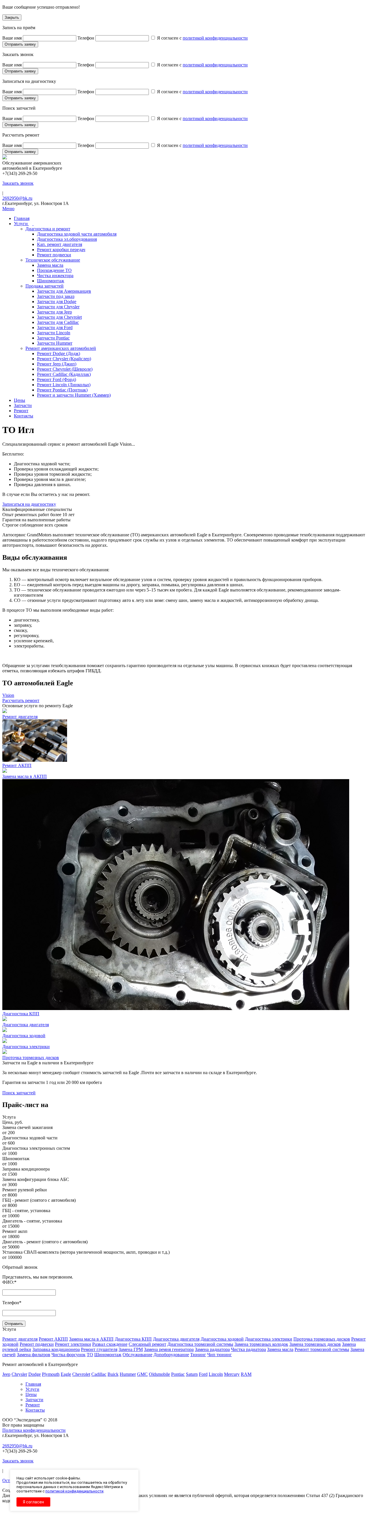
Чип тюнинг (219, 1354)
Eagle (66, 1374)
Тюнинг (198, 1354)
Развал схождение (109, 1344)
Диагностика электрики (268, 1339)
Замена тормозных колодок (261, 1344)
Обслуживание (137, 1354)
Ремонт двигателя (20, 1339)
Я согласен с (202, 38)
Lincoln (216, 1374)
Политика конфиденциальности (34, 1430)
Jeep (6, 1374)
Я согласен (33, 1502)
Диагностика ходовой (222, 1339)
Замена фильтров (33, 1354)
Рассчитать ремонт (20, 700)
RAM (246, 1374)
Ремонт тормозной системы (322, 1349)
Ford (203, 1374)
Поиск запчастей (19, 1092)
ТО (90, 1354)
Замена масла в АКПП (91, 1339)
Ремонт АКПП (53, 1339)
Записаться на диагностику (29, 504)
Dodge (34, 1374)
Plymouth (51, 1374)
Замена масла (280, 1349)
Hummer (128, 1374)
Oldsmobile (159, 1374)
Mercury (232, 1374)
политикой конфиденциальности (215, 38)
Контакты (35, 1410)
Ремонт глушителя (99, 1349)
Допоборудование (171, 1354)
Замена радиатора (212, 1349)
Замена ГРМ (131, 1349)
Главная (33, 1384)
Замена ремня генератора (169, 1349)
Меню (8, 208)
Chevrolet (81, 1374)
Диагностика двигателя (176, 1339)
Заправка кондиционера (56, 1349)
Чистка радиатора (248, 1349)
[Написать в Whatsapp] (185, 1516)
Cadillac (98, 1374)
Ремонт (32, 1404)
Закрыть (12, 17)
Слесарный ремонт (147, 1344)
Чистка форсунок (68, 1354)
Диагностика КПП (133, 1339)
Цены (31, 1394)
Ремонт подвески (37, 1344)
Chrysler (19, 1374)
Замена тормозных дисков (315, 1344)
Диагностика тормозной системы (200, 1344)
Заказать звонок (18, 183)
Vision (8, 695)
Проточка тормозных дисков (321, 1339)
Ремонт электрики (73, 1344)
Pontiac (178, 1374)
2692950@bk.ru (17, 198)
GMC (142, 1374)
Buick (113, 1374)
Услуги (32, 1389)
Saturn (192, 1374)
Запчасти (34, 1399)
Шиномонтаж (107, 1354)
